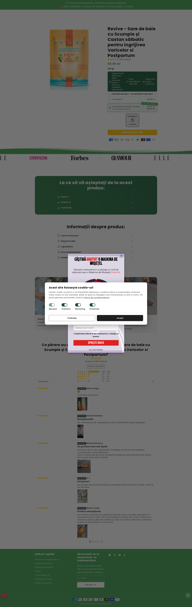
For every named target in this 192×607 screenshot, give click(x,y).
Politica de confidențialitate (96, 297)
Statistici (66, 309)
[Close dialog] (121, 256)
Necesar (53, 309)
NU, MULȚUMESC (96, 350)
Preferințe (94, 309)
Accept (120, 318)
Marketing (80, 309)
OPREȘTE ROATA (96, 343)
